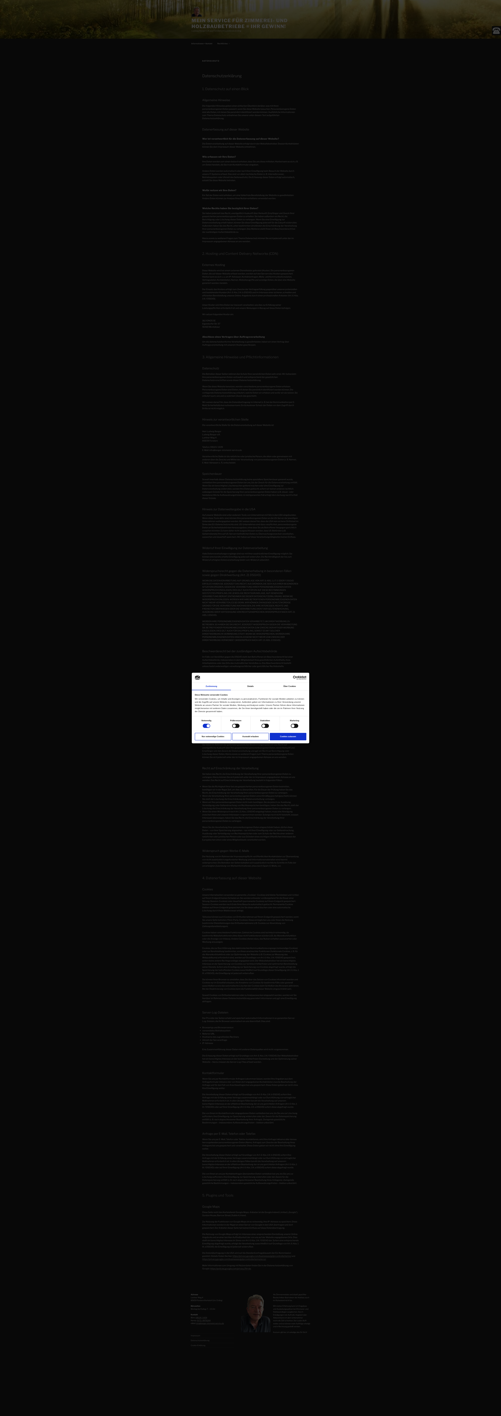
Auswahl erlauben (250, 736)
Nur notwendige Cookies (213, 736)
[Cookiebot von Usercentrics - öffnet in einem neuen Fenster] (295, 678)
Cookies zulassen (288, 736)
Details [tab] (250, 686)
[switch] (236, 726)
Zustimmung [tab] (211, 686)
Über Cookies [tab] (289, 686)
